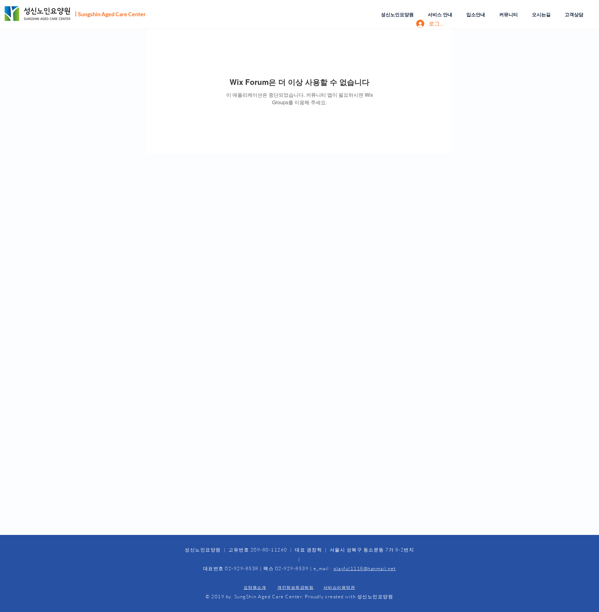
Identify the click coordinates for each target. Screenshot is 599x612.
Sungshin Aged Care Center (112, 14)
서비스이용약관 (339, 587)
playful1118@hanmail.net (365, 568)
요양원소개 (255, 587)
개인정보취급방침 (295, 587)
